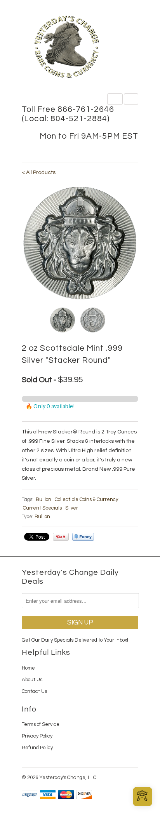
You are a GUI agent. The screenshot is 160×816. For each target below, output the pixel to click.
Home (28, 668)
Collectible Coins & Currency (86, 499)
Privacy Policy (37, 736)
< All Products (39, 172)
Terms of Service (40, 724)
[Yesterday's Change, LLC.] (80, 47)
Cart (131, 99)
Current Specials (42, 508)
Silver (71, 508)
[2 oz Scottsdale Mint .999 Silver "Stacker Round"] (80, 243)
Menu (115, 99)
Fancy (83, 537)
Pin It (61, 537)
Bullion (43, 499)
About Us (32, 679)
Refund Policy (37, 747)
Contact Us (34, 691)
